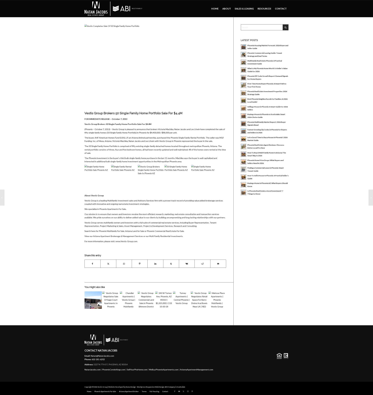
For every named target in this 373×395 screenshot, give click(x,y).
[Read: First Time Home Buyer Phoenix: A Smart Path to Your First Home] (243, 85)
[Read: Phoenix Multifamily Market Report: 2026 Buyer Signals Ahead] (243, 123)
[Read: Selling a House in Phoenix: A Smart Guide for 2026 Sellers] (243, 108)
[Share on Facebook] (92, 264)
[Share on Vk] (187, 264)
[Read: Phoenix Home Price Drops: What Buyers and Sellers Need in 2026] (243, 161)
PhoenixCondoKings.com (113, 369)
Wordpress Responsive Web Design (150, 387)
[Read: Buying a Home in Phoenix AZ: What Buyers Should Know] (243, 184)
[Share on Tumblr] (171, 264)
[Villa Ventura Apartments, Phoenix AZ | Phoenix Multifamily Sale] (2, 198)
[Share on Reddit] (202, 264)
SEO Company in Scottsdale (175, 387)
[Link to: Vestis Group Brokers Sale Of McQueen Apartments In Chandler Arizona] (128, 300)
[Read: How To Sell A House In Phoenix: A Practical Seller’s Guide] (243, 177)
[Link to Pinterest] (192, 391)
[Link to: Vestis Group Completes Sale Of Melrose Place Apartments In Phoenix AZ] (217, 300)
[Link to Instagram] (188, 391)
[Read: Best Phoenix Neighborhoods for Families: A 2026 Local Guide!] (243, 100)
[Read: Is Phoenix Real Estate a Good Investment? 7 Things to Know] (243, 192)
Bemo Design (131, 387)
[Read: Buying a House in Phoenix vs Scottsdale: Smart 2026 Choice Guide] (243, 115)
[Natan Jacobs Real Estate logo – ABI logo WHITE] (113, 8)
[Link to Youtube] (179, 391)
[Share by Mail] (218, 264)
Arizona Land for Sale (134, 231)
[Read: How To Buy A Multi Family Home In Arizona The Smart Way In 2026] (243, 154)
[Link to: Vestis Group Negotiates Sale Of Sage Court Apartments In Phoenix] (111, 300)
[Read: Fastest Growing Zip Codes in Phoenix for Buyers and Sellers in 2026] (243, 131)
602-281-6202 (98, 359)
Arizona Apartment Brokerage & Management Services (118, 236)
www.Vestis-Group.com (126, 241)
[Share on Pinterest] (139, 264)
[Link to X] (183, 391)
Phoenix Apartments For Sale (112, 209)
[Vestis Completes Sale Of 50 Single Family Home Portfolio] (155, 67)
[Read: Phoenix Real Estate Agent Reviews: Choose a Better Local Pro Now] (243, 146)
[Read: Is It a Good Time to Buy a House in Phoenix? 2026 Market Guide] (243, 139)
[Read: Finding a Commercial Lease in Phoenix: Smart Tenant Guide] (243, 169)
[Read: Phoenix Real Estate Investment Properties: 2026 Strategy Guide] (243, 93)
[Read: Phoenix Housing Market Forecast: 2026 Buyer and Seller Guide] (243, 47)
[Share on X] (108, 264)
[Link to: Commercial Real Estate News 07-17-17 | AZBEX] (181, 300)
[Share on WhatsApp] (124, 264)
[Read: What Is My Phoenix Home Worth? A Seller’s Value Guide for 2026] (243, 70)
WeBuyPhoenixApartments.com (163, 369)
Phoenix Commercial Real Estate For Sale (165, 231)
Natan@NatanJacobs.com (102, 356)
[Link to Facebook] (175, 391)
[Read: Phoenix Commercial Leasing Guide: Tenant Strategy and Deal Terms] (243, 54)
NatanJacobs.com (93, 369)
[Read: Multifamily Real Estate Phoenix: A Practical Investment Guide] (243, 62)
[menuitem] (214, 8)
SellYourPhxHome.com (137, 369)
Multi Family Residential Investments (166, 236)
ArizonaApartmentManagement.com (196, 369)
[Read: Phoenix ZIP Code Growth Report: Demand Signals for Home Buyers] (243, 77)
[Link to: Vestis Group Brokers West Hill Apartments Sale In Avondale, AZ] (93, 300)
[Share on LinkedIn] (155, 264)
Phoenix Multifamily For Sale (111, 231)
